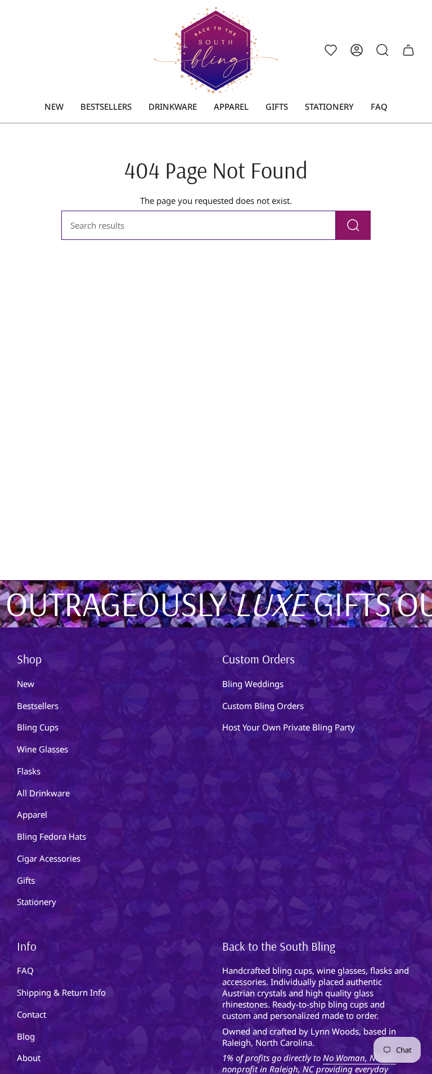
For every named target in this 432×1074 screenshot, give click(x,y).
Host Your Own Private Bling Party (288, 727)
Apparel (32, 814)
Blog (26, 1036)
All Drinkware (43, 793)
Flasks (28, 771)
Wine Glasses (42, 749)
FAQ (25, 970)
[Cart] (408, 50)
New (25, 683)
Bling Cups (37, 727)
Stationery (36, 901)
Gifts (26, 880)
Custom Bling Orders (263, 705)
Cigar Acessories (48, 858)
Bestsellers (37, 705)
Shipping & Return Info (61, 992)
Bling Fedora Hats (51, 836)
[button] (172, 107)
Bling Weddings (253, 683)
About (28, 1057)
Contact (31, 1014)
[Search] (353, 225)
